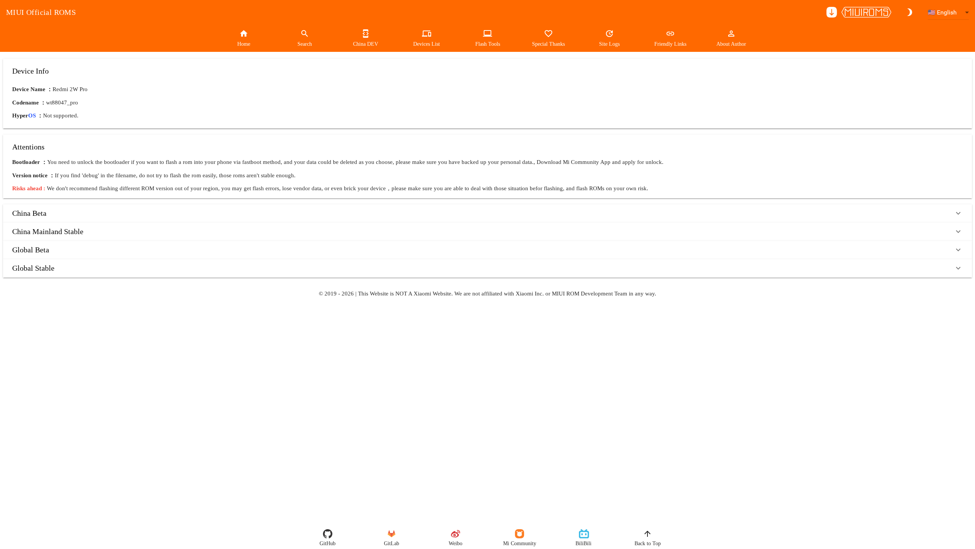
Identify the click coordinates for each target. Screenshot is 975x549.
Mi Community (519, 543)
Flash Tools (487, 44)
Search (304, 44)
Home (243, 44)
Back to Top (648, 543)
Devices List (426, 44)
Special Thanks (548, 44)
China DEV (365, 44)
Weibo (455, 543)
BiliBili (583, 543)
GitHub (328, 543)
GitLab (391, 543)
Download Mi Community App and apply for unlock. (600, 162)
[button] (487, 213)
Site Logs (609, 44)
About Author (731, 44)
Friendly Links (670, 44)
